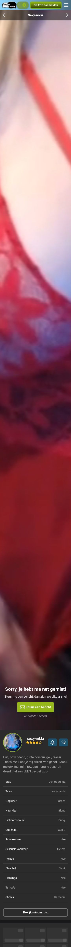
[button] (52, 742)
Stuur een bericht (38, 707)
